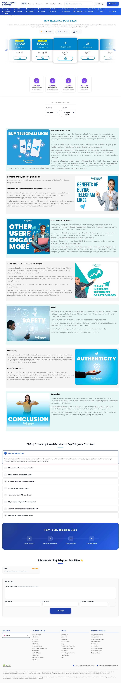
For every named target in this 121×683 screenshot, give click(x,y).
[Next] (115, 50)
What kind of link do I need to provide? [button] (20, 468)
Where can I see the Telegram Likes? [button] (20, 474)
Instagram (7, 9)
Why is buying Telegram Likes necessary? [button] (22, 502)
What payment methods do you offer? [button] (20, 515)
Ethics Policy (35, 650)
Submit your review (11, 586)
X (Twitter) (66, 9)
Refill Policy (35, 639)
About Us (64, 637)
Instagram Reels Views (97, 639)
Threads (102, 9)
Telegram (42, 9)
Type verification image (87, 601)
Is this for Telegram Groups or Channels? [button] (21, 481)
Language (6, 631)
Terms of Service (36, 635)
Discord (19, 11)
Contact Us (64, 635)
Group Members (74, 27)
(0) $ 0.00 (113, 4)
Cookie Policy (35, 655)
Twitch (42, 11)
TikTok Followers (96, 641)
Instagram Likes (95, 637)
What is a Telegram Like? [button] (16, 453)
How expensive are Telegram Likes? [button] (20, 495)
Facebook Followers (96, 648)
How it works (39, 4)
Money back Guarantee (68, 646)
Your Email (45, 601)
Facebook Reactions (96, 650)
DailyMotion (79, 11)
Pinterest (66, 11)
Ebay (113, 11)
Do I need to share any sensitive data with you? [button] (23, 508)
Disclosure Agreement (38, 657)
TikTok (18, 9)
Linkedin (31, 11)
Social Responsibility (67, 648)
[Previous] (6, 50)
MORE (6, 13)
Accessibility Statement (67, 653)
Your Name (8, 601)
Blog (62, 644)
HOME (24, 4)
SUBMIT (60, 611)
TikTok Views (94, 646)
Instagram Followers (97, 635)
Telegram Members (61, 27)
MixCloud (90, 11)
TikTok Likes (94, 644)
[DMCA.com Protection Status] (7, 666)
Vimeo (101, 11)
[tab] (29, 540)
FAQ (47, 4)
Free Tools (53, 4)
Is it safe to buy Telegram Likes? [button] (18, 488)
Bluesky (7, 11)
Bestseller (31, 4)
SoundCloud (91, 9)
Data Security (65, 650)
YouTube (54, 9)
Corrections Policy (37, 646)
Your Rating (8, 581)
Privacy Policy (35, 641)
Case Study (35, 659)
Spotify (78, 9)
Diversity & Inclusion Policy (39, 648)
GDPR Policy (35, 644)
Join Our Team (65, 641)
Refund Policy (35, 637)
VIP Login (101, 4)
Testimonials (65, 655)
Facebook (31, 9)
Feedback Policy (36, 653)
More (60, 4)
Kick (53, 11)
